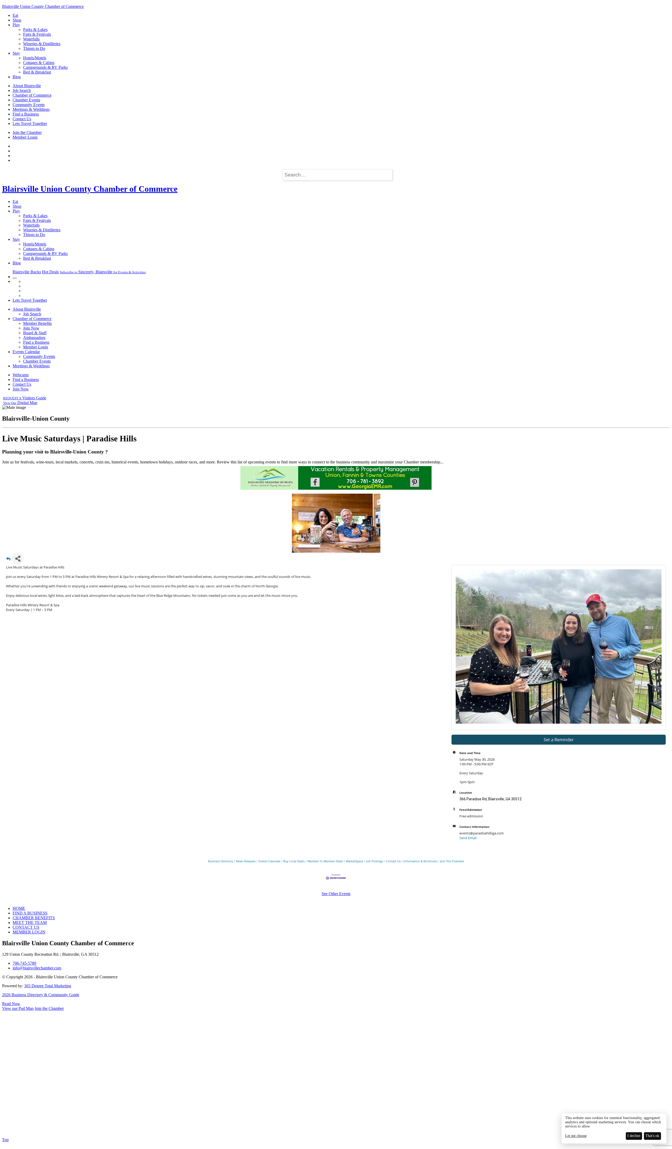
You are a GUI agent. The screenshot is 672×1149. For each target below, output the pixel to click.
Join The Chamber (452, 861)
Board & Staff (34, 333)
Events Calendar (26, 351)
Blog (17, 77)
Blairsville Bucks (27, 272)
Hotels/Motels (34, 58)
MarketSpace (354, 861)
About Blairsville (27, 85)
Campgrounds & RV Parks (45, 67)
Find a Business (26, 114)
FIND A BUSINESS (30, 913)
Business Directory (220, 861)
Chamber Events (26, 100)
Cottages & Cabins (38, 62)
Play (16, 25)
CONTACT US (26, 927)
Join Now (31, 328)
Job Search (22, 90)
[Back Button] (8, 560)
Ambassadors (34, 337)
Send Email (467, 837)
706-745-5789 (24, 963)
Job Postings (374, 861)
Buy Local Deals (293, 861)
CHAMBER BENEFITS (34, 918)
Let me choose (576, 1136)
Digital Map (20, 402)
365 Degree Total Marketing (47, 986)
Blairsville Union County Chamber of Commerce (43, 6)
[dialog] (614, 1128)
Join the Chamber (27, 132)
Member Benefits (37, 323)
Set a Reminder (559, 740)
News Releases (246, 861)
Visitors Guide (24, 398)
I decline (633, 1136)
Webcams (21, 375)
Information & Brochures (420, 861)
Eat (15, 15)
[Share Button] (18, 559)
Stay (16, 53)
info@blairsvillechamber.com (37, 968)
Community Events (29, 104)
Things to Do (34, 48)
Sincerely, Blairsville (103, 272)
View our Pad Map (18, 1008)
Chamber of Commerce (32, 95)
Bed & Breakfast (37, 72)
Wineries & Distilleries (41, 43)
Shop (17, 20)
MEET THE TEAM (30, 922)
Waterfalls (31, 39)
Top (5, 1139)
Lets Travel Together (30, 123)
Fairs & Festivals (37, 34)
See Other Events (336, 893)
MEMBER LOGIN (29, 932)
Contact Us (22, 119)
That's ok (652, 1136)
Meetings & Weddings (31, 109)
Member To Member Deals (325, 861)
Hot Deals (50, 272)
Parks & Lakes (35, 29)
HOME (19, 908)
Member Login (25, 137)
